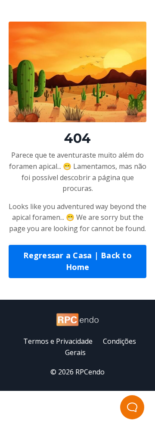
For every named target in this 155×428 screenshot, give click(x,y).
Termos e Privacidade (58, 341)
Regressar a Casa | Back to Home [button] (77, 261)
